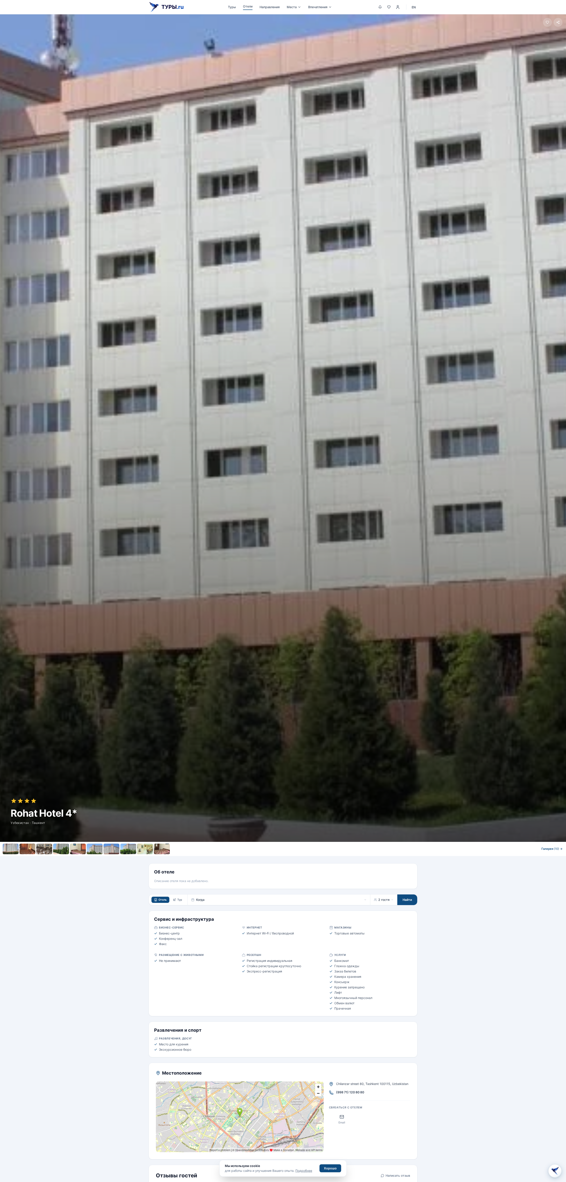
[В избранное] (547, 22)
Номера (236, 858)
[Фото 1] (11, 849)
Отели (247, 6)
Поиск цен (330, 858)
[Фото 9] (145, 849)
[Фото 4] (61, 849)
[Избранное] (389, 7)
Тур (179, 899)
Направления (270, 7)
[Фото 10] (162, 849)
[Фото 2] (27, 849)
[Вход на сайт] (398, 7)
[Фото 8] (128, 849)
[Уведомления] (380, 7)
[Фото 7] (111, 849)
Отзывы (305, 858)
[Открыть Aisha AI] (555, 1170)
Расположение (280, 858)
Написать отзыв (398, 1175)
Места (292, 7)
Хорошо (330, 1168)
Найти (407, 900)
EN (414, 7)
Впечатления (317, 7)
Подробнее (303, 1170)
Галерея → (551, 848)
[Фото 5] (78, 849)
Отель (163, 899)
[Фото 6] (95, 849)
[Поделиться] (558, 22)
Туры (232, 7)
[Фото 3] (44, 849)
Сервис (255, 858)
